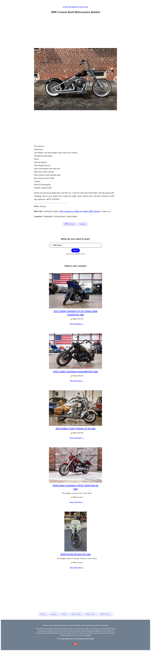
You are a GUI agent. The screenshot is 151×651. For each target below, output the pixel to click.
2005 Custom (90, 614)
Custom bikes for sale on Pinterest (84, 638)
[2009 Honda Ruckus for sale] (75, 551)
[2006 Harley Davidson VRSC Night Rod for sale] (75, 482)
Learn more (87, 635)
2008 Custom (105, 614)
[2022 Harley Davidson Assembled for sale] (75, 368)
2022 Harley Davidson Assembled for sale (75, 371)
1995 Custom (69, 224)
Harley (64, 614)
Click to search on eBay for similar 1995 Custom (79, 211)
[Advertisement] (75, 31)
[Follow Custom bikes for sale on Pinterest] (75, 645)
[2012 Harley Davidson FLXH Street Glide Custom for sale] (75, 308)
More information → (77, 324)
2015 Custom (76, 614)
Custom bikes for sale (75, 7)
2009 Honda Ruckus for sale (75, 554)
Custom (82, 224)
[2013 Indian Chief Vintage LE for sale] (75, 425)
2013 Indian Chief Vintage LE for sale (75, 428)
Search (75, 250)
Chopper (54, 614)
